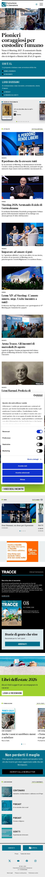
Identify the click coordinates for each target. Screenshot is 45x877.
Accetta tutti (22, 466)
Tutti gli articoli (37, 129)
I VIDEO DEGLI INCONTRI (13, 489)
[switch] (40, 438)
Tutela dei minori (25, 854)
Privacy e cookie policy (20, 873)
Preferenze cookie (33, 873)
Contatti (11, 848)
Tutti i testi (40, 703)
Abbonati (22, 644)
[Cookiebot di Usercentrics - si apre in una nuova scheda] (33, 395)
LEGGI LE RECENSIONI (12, 693)
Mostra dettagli (33, 459)
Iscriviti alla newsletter (22, 772)
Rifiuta (22, 479)
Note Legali (10, 873)
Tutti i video (36, 499)
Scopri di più (5, 596)
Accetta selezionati (22, 473)
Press (16, 854)
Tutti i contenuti (37, 782)
